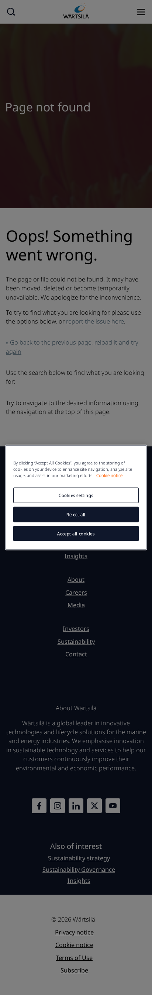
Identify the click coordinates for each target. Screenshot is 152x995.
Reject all (76, 514)
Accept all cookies (75, 533)
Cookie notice (109, 475)
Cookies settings (76, 495)
